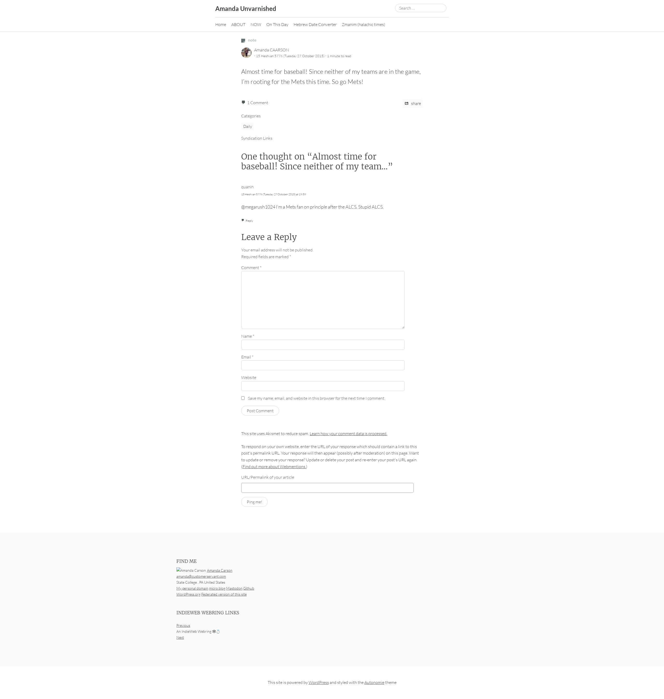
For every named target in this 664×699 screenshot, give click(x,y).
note (252, 39)
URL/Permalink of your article (267, 477)
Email (247, 357)
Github (248, 588)
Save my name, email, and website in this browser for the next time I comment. (316, 398)
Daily (247, 126)
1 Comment (257, 102)
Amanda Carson (219, 570)
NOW (256, 24)
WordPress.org (188, 594)
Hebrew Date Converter (315, 24)
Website (248, 377)
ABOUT (238, 24)
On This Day (277, 24)
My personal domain (192, 588)
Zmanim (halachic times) (363, 24)
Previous (183, 625)
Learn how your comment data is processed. (348, 433)
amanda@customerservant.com (201, 576)
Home (220, 24)
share (415, 103)
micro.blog (217, 588)
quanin (247, 186)
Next (180, 637)
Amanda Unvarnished (245, 8)
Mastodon (234, 588)
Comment (251, 267)
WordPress (319, 682)
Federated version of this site (224, 594)
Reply (249, 221)
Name (247, 336)
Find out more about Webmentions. (274, 466)
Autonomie (374, 682)
